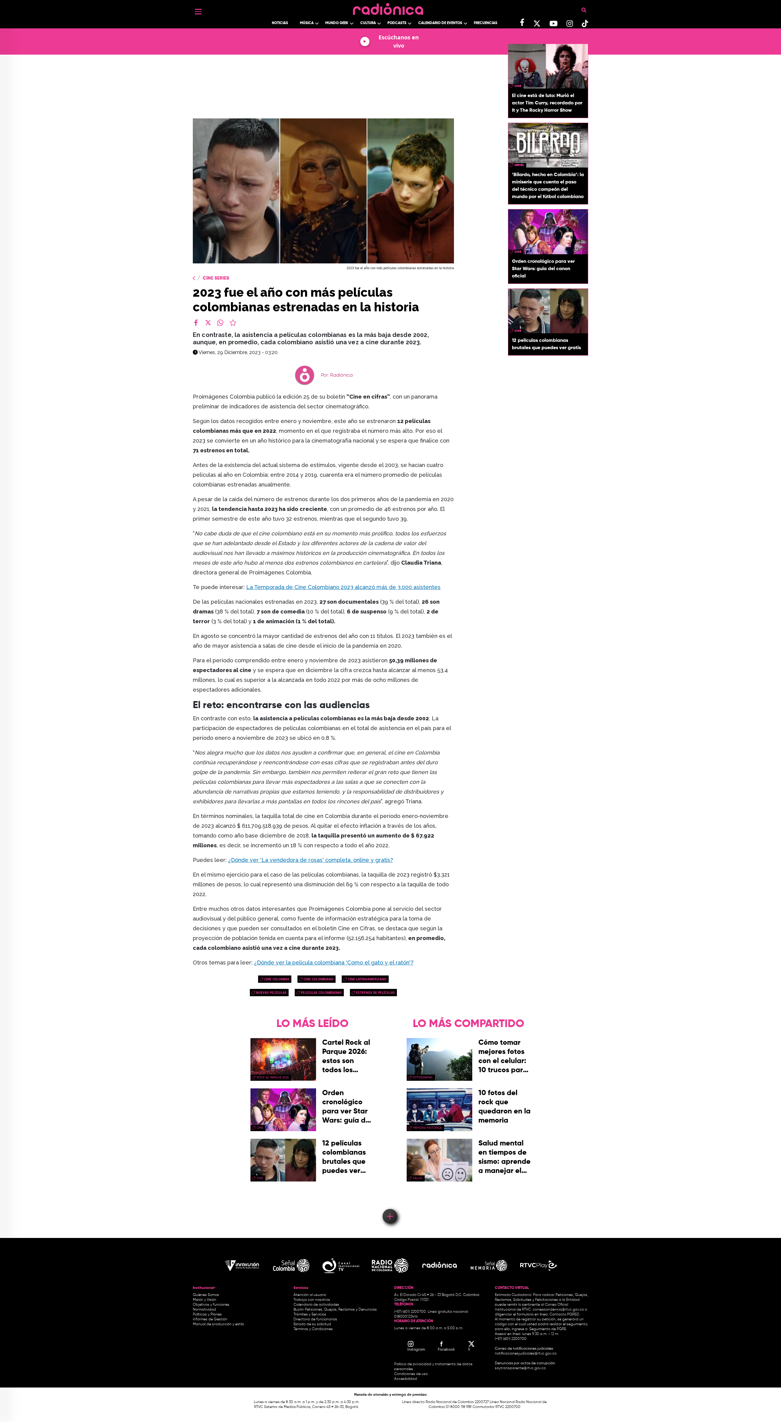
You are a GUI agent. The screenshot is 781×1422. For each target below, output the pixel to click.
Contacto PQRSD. (564, 1314)
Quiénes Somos (206, 1295)
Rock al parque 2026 (273, 1077)
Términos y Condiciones (313, 1329)
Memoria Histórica (427, 1127)
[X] (208, 323)
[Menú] (198, 11)
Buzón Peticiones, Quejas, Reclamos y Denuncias (335, 1310)
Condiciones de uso (411, 1374)
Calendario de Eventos (440, 23)
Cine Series (216, 278)
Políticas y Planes (207, 1314)
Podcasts (396, 23)
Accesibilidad (406, 1379)
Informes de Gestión (210, 1319)
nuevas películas (271, 992)
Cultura (368, 23)
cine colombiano (318, 979)
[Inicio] (388, 7)
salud (417, 1178)
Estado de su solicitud (312, 1324)
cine (517, 86)
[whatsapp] (220, 323)
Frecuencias (485, 23)
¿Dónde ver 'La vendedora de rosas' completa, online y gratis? (310, 860)
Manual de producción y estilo (218, 1324)
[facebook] (196, 323)
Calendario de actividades (316, 1305)
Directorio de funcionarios (315, 1319)
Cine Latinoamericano (367, 979)
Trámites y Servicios (309, 1314)
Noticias (280, 23)
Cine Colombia (276, 979)
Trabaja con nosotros (311, 1300)
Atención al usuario (309, 1295)
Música (307, 23)
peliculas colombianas (321, 992)
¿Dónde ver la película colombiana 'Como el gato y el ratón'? (333, 962)
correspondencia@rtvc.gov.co (558, 1310)
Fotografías (423, 1077)
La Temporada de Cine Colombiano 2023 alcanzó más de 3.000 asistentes (343, 587)
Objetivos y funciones (211, 1305)
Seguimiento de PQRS (547, 1329)
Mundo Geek (336, 23)
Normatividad (204, 1310)
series (519, 165)
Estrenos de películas (375, 992)
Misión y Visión (204, 1300)
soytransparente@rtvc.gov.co (520, 1368)
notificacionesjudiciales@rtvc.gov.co (525, 1353)
